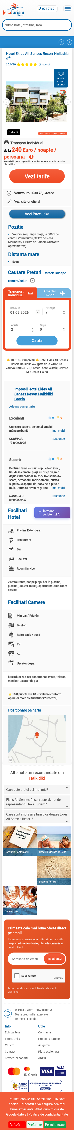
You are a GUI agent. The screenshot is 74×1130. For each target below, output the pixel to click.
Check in (15, 308)
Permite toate (55, 1124)
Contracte (44, 1032)
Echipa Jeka (13, 1032)
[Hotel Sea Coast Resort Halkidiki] (69, 42)
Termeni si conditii (26, 1019)
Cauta (37, 340)
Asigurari (44, 1045)
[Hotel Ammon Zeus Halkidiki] (61, 42)
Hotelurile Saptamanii (17, 851)
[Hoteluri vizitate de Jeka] (54, 841)
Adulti (14, 325)
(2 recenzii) (45, 64)
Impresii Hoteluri (48, 881)
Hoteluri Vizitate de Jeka (52, 851)
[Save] (33, 280)
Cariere (9, 1045)
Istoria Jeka (12, 1039)
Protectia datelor (49, 1039)
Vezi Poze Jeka (37, 213)
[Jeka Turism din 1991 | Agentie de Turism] (13, 14)
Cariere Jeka (11, 911)
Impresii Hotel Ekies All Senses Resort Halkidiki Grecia (33, 394)
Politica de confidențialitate (48, 1114)
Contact (10, 1051)
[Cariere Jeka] (20, 900)
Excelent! (16, 418)
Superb (15, 459)
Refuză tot (17, 1124)
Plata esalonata (48, 1051)
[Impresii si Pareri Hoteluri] (54, 870)
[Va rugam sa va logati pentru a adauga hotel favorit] (59, 93)
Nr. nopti (50, 308)
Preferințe (35, 1124)
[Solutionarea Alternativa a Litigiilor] (37, 1091)
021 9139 (48, 8)
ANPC (42, 1058)
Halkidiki (37, 778)
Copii (43, 325)
